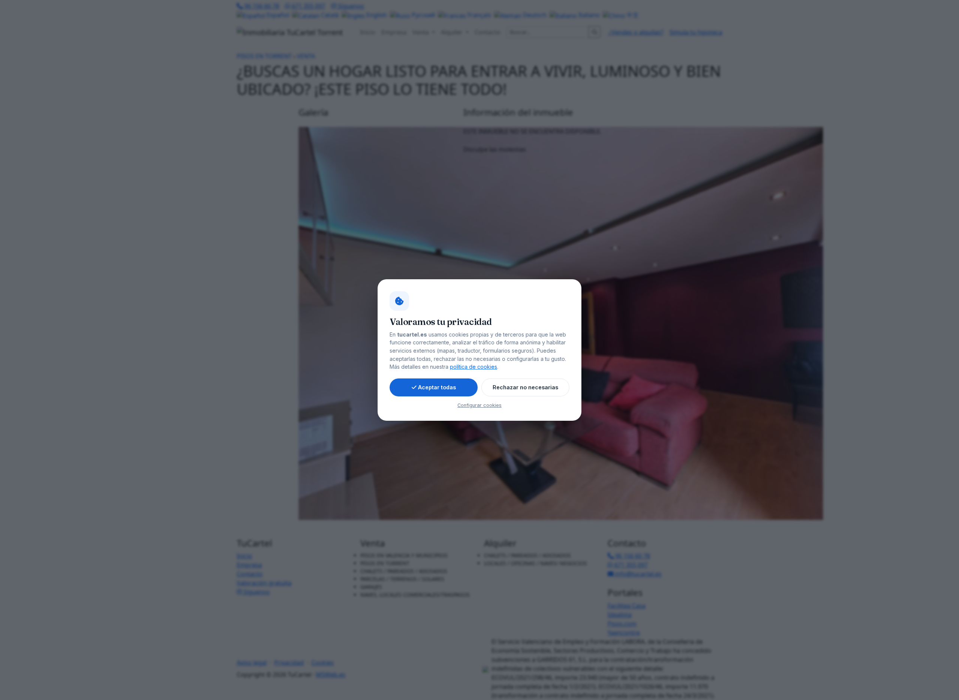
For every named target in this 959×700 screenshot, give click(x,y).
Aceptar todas (437, 387)
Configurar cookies (479, 405)
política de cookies (473, 366)
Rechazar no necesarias (525, 387)
